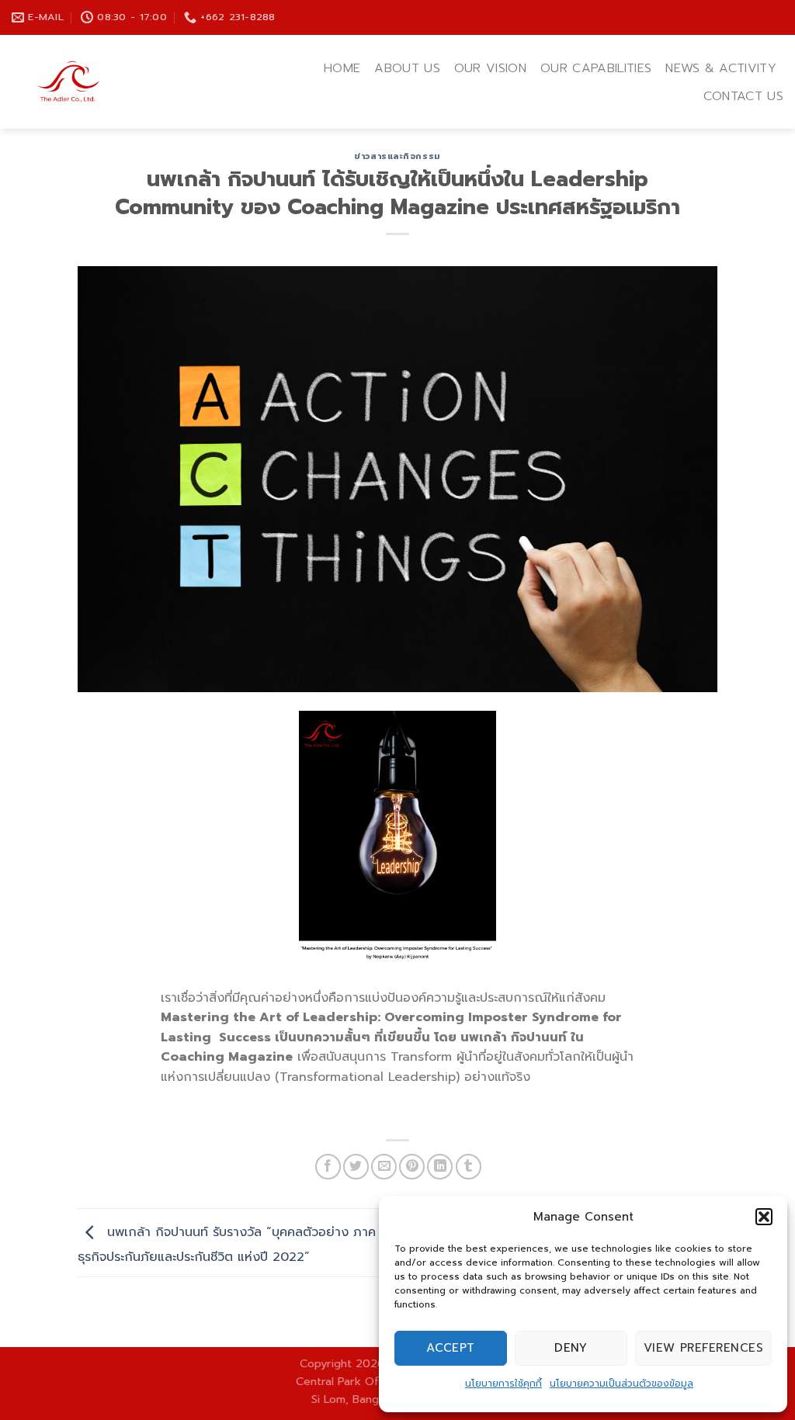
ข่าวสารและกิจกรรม (397, 156)
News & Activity (720, 68)
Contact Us (743, 96)
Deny (570, 1347)
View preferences (703, 1347)
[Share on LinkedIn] (440, 1166)
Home (342, 68)
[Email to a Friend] (384, 1166)
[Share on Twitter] (356, 1166)
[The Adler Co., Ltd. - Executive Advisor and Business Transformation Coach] (115, 82)
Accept (450, 1347)
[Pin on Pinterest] (412, 1166)
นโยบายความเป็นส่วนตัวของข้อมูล (621, 1384)
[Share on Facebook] (328, 1166)
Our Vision (490, 68)
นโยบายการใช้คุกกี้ (503, 1384)
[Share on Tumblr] (468, 1166)
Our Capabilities (595, 68)
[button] (764, 1216)
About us (407, 68)
